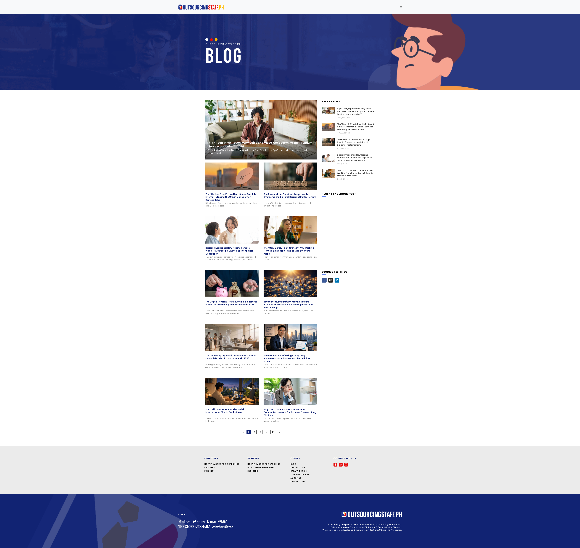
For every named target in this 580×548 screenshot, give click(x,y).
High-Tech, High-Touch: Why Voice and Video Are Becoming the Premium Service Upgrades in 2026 (355, 111)
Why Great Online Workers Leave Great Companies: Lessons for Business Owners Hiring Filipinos (290, 412)
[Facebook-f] (324, 280)
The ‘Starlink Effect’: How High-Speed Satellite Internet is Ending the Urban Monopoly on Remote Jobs (230, 197)
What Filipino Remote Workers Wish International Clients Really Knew (225, 411)
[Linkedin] (337, 280)
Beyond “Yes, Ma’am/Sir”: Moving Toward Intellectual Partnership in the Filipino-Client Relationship (288, 304)
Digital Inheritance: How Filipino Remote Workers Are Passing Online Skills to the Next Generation (230, 250)
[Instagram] (330, 280)
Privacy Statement (366, 527)
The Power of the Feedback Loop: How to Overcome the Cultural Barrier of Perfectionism (290, 196)
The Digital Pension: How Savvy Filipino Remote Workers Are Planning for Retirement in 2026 (231, 303)
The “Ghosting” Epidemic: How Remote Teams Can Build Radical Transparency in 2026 (230, 357)
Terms (353, 527)
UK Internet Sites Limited (370, 524)
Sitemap (397, 527)
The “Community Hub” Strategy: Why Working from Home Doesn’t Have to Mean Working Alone (289, 250)
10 (273, 432)
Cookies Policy (385, 527)
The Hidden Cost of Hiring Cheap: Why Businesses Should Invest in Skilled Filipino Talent (287, 358)
